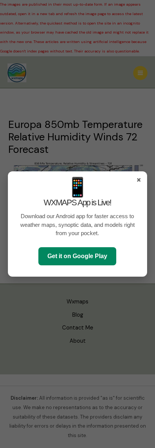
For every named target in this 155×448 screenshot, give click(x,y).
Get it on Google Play (77, 256)
